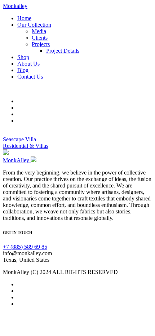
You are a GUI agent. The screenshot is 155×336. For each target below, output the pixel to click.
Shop (23, 57)
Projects (41, 44)
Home (24, 18)
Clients (40, 38)
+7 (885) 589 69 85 (25, 247)
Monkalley (15, 6)
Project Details (62, 51)
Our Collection (34, 25)
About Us (28, 64)
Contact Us (30, 77)
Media (39, 31)
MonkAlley (17, 160)
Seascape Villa (19, 139)
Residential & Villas (25, 146)
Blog (22, 70)
